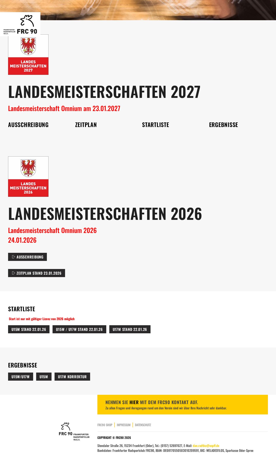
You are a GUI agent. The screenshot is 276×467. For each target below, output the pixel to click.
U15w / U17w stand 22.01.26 (79, 329)
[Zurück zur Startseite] (21, 24)
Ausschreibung (30, 256)
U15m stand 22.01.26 (29, 329)
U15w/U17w (21, 376)
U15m (44, 376)
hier (134, 402)
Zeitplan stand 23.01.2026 (39, 273)
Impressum (124, 425)
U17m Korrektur (72, 376)
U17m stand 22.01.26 (130, 329)
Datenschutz (143, 425)
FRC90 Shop (104, 425)
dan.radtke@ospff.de (206, 445)
